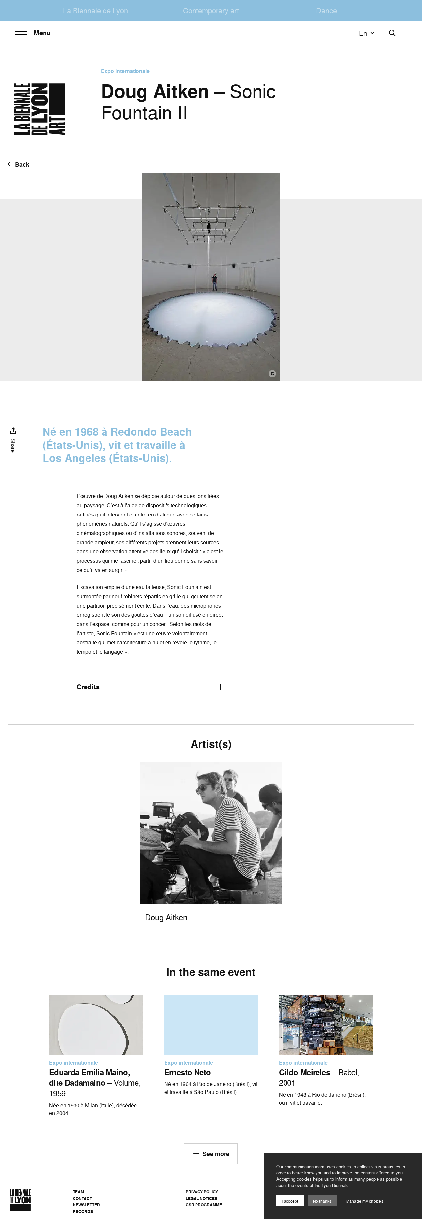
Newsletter (86, 1205)
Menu (42, 33)
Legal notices (201, 1198)
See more (216, 1154)
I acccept (290, 1201)
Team (78, 1192)
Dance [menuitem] (326, 10)
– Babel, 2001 (319, 1077)
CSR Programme (204, 1205)
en (363, 33)
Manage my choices (364, 1201)
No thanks (322, 1201)
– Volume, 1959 (94, 1083)
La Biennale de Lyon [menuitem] (95, 10)
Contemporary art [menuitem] (211, 10)
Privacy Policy (202, 1192)
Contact (82, 1198)
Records (83, 1211)
